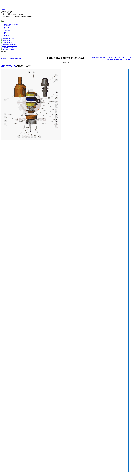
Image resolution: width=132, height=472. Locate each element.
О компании (8, 29)
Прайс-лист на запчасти (11, 24)
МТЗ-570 (11, 66)
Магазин (7, 25)
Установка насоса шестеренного (11, 58)
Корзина (3, 9)
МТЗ (3, 66)
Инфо (6, 32)
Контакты (7, 34)
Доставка (7, 30)
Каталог (6, 27)
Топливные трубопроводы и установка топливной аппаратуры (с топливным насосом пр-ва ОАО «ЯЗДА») (111, 58)
